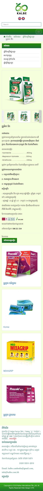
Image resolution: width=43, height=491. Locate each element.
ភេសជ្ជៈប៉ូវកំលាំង (9, 59)
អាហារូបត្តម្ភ (8, 55)
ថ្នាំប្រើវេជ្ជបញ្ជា (8, 62)
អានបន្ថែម (12, 438)
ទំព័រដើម (8, 36)
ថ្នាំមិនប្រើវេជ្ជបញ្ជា (28, 36)
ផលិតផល (17, 36)
